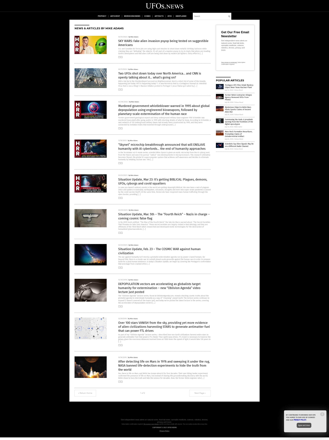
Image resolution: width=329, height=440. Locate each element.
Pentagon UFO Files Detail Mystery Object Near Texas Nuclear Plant (239, 86)
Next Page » (200, 393)
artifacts (159, 16)
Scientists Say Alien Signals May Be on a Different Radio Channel (239, 145)
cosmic (147, 16)
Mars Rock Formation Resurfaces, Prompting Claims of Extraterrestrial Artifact (238, 134)
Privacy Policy (164, 431)
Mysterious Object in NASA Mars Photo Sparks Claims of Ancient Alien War (238, 109)
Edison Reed (238, 90)
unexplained (181, 16)
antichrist (115, 16)
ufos (169, 16)
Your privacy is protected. (229, 62)
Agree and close (304, 425)
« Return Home (85, 393)
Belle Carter (238, 127)
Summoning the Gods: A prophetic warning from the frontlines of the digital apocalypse (239, 121)
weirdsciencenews (132, 16)
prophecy (102, 16)
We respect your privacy (151, 424)
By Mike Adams (133, 37)
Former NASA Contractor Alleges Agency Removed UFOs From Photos (238, 97)
